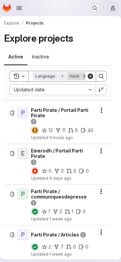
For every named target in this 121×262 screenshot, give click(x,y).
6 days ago (60, 178)
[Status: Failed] (35, 171)
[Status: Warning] (35, 130)
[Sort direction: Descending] (101, 89)
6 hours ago (61, 137)
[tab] (16, 56)
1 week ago (60, 218)
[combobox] (52, 89)
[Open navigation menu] (19, 8)
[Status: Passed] (35, 212)
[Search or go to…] (95, 8)
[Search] (101, 76)
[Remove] (85, 76)
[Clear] (90, 76)
